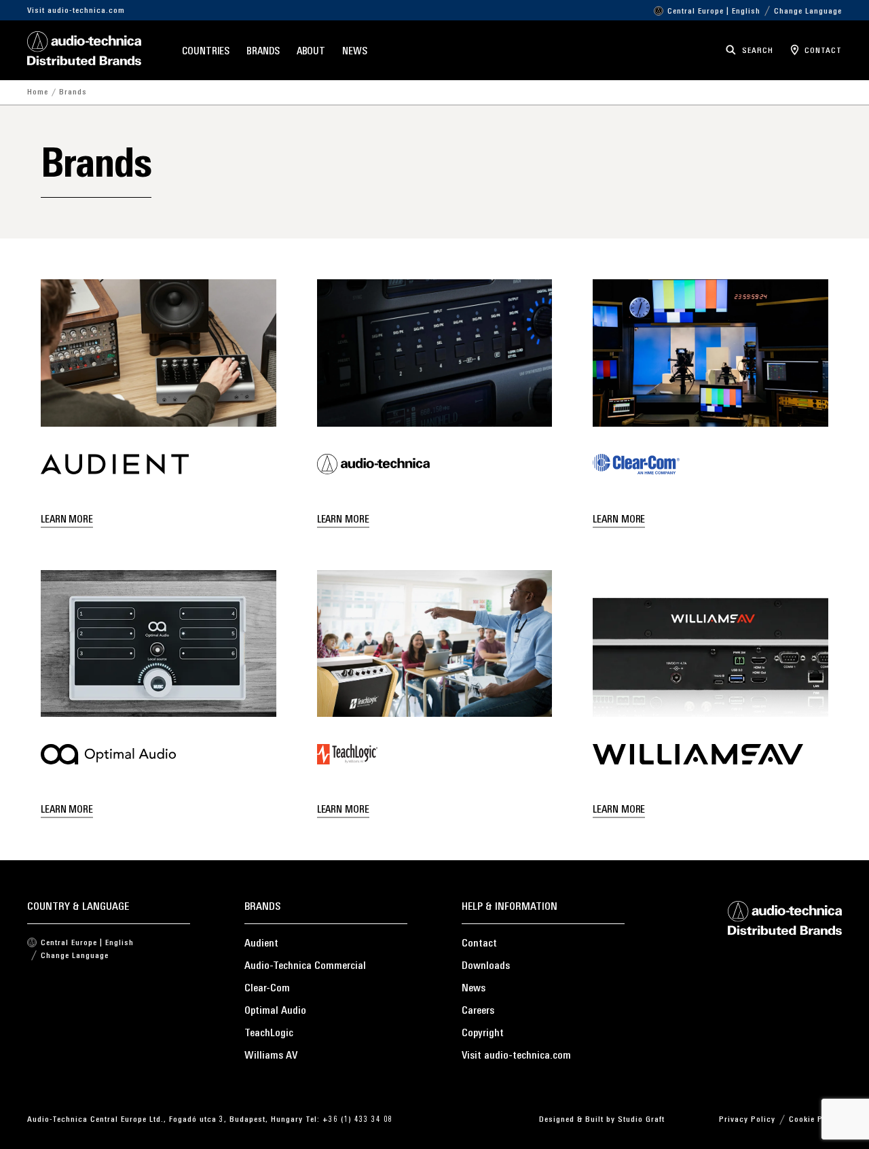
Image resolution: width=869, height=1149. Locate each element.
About (311, 52)
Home (37, 92)
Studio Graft (641, 1120)
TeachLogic (268, 1033)
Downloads (486, 966)
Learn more (67, 520)
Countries (205, 52)
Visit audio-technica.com (76, 11)
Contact (479, 943)
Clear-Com (267, 988)
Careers (478, 1011)
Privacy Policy (747, 1120)
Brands (262, 52)
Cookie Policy (815, 1120)
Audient (261, 943)
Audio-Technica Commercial (305, 966)
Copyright (483, 1033)
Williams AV (270, 1055)
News (354, 52)
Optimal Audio (275, 1011)
